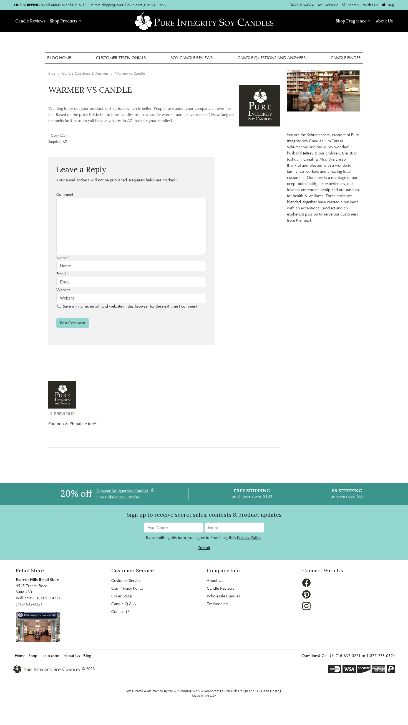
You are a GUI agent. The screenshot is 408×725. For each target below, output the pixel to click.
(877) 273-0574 (302, 5)
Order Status (122, 596)
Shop (63, 21)
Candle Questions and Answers (272, 58)
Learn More (50, 656)
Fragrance (351, 21)
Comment (64, 194)
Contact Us (120, 612)
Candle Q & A (123, 604)
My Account (328, 5)
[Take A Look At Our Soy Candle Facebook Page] (306, 582)
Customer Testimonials (121, 58)
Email (62, 274)
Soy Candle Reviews (192, 58)
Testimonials (217, 604)
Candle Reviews (220, 588)
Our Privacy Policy (127, 588)
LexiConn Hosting (268, 691)
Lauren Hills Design (234, 691)
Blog (87, 656)
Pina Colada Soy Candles (117, 497)
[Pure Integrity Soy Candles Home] (204, 20)
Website (63, 290)
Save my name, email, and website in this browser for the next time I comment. (130, 306)
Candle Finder (346, 58)
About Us (384, 21)
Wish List (370, 5)
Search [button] (353, 5)
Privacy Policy (249, 538)
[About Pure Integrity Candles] (38, 627)
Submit (204, 548)
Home (20, 656)
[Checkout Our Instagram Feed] (306, 606)
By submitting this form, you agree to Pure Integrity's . (204, 538)
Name (63, 258)
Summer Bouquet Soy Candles (122, 491)
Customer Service (126, 581)
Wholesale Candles (223, 596)
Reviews (30, 21)
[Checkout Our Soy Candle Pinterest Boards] (306, 594)
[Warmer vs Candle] (259, 105)
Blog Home (59, 58)
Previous (63, 414)
